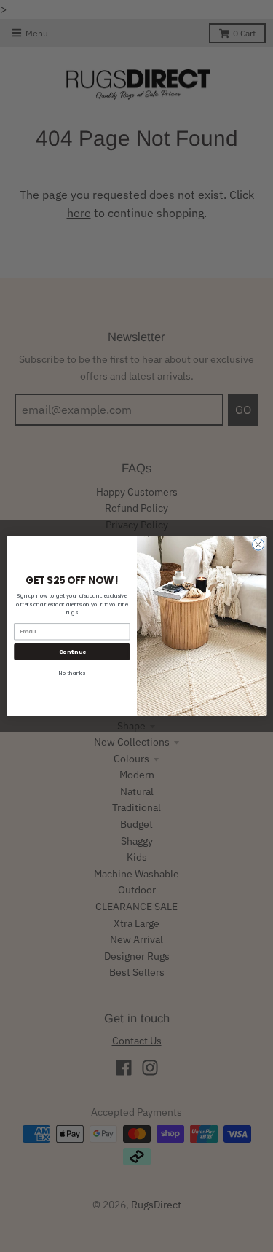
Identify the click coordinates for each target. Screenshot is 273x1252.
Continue (71, 651)
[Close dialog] (258, 544)
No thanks (71, 673)
